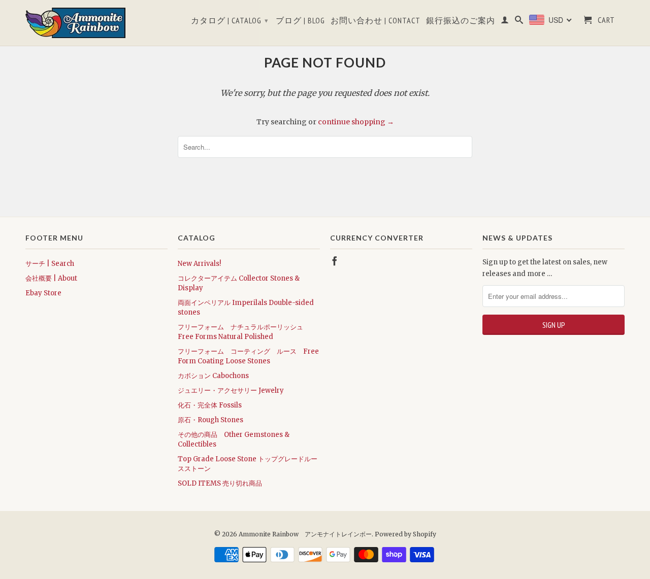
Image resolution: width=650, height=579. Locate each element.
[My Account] (505, 22)
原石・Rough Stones (210, 420)
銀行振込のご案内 (460, 20)
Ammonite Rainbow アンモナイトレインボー (305, 534)
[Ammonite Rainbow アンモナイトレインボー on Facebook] (334, 260)
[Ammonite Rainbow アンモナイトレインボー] (96, 23)
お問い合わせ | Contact (375, 20)
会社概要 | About (51, 278)
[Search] (519, 22)
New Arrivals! (199, 263)
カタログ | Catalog (230, 20)
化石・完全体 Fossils (210, 405)
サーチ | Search (49, 263)
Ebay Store (43, 293)
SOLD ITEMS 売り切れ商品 (220, 483)
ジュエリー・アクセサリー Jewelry (231, 390)
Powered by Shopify (405, 534)
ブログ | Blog (300, 20)
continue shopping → (356, 121)
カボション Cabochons (213, 375)
